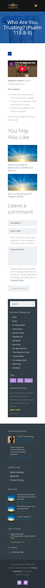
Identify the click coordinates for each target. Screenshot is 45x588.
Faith (14, 321)
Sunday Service (19, 348)
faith (13, 380)
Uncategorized (19, 360)
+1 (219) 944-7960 (17, 552)
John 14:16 (15, 410)
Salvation (16, 340)
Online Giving (16, 480)
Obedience (17, 336)
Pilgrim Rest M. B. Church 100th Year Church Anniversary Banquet (18, 450)
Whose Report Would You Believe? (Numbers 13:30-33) (26, 497)
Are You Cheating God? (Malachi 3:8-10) (20, 195)
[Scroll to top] (41, 583)
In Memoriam (18, 325)
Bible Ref (14, 476)
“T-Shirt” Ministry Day (25, 436)
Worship (16, 368)
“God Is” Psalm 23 (24, 517)
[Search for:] (22, 304)
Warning (16, 364)
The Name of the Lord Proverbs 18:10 (26, 507)
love (20, 380)
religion (28, 380)
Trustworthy (18, 356)
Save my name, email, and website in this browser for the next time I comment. (22, 240)
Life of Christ (18, 333)
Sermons (16, 344)
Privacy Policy (16, 280)
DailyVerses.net (14, 413)
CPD (14, 317)
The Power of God (20, 352)
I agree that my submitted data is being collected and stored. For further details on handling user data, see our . (23, 275)
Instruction (17, 329)
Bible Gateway (17, 472)
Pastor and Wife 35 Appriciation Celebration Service (20, 168)
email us (14, 547)
